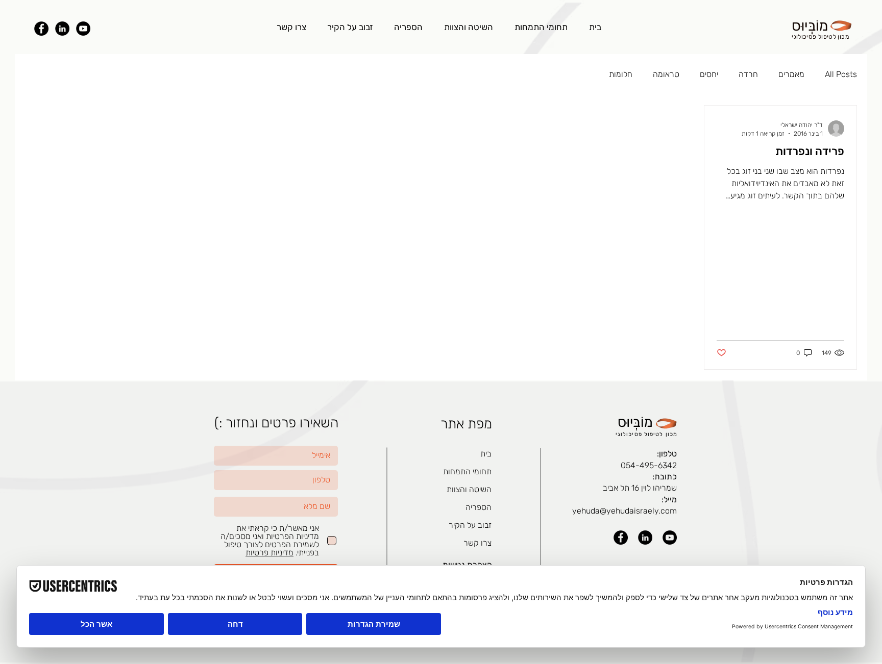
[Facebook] (41, 28)
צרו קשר (477, 543)
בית (486, 453)
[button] (541, 27)
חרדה (748, 74)
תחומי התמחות (467, 471)
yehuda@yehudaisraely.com (624, 511)
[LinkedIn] (62, 28)
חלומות (620, 74)
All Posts (841, 74)
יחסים (709, 74)
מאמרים (791, 74)
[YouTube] (83, 28)
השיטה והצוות (469, 489)
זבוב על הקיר (470, 525)
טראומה (666, 74)
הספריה (478, 507)
